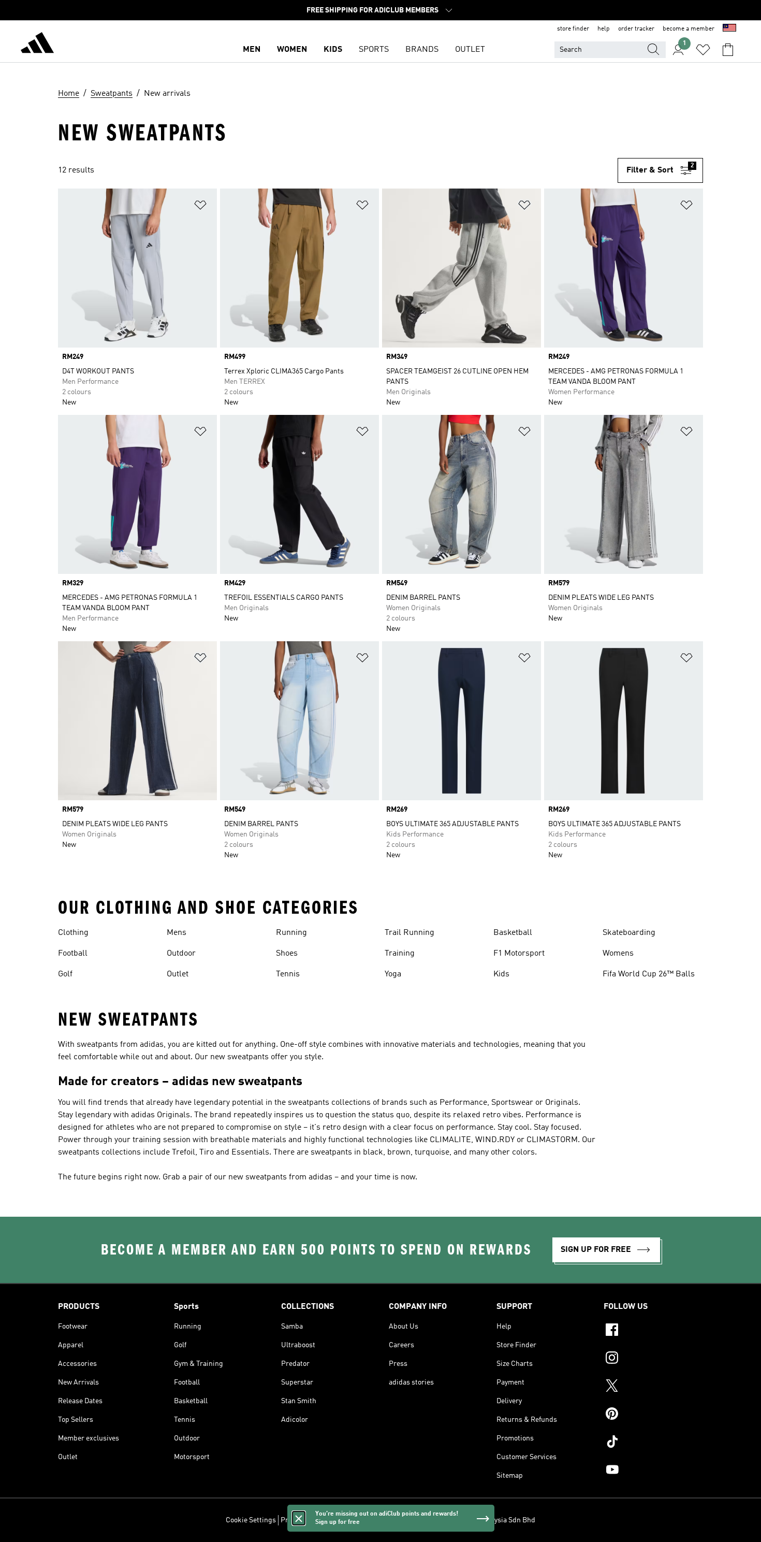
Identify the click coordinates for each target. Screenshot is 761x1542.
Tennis (288, 974)
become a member (688, 29)
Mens (176, 933)
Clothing (73, 933)
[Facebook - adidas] (653, 1331)
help (603, 29)
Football (72, 953)
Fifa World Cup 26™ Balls (649, 974)
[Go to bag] (727, 49)
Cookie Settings (251, 1520)
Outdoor (181, 953)
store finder (573, 29)
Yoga (393, 974)
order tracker (636, 29)
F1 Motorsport (519, 953)
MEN (251, 50)
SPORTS (374, 50)
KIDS (333, 50)
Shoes (287, 953)
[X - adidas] (653, 1387)
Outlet (177, 974)
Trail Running (409, 933)
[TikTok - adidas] (653, 1443)
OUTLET (470, 50)
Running (291, 933)
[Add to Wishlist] (200, 207)
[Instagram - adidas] (653, 1359)
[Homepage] (37, 44)
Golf (65, 974)
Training (400, 953)
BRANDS (421, 50)
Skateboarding (629, 933)
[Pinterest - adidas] (653, 1415)
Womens (618, 953)
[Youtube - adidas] (653, 1471)
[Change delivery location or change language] (729, 29)
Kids (501, 974)
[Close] (298, 1518)
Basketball (512, 933)
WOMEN (292, 50)
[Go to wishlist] (703, 49)
